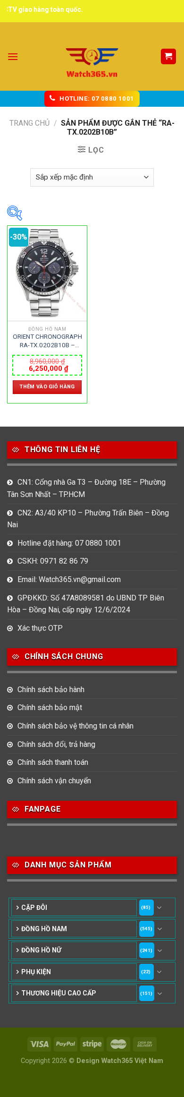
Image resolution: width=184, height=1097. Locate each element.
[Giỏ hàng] (168, 56)
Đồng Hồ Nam (44, 929)
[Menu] (12, 56)
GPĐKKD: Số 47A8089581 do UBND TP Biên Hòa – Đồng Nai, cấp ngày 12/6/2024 (85, 604)
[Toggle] (159, 907)
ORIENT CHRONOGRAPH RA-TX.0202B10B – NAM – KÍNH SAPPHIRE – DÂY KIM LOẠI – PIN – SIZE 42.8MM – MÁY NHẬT (47, 341)
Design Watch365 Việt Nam (119, 1061)
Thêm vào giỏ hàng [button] (47, 387)
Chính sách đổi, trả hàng (56, 744)
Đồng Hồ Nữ (41, 950)
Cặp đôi (34, 907)
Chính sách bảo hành (50, 689)
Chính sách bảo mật (49, 707)
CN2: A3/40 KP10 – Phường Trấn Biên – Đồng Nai (88, 519)
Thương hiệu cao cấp (58, 993)
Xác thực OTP (40, 628)
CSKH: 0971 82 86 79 (52, 561)
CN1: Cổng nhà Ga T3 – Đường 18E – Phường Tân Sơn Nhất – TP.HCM (86, 488)
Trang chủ (29, 123)
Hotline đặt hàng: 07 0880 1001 (69, 543)
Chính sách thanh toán (52, 762)
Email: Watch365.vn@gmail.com (69, 579)
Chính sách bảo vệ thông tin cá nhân (75, 725)
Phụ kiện (36, 972)
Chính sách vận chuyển (54, 780)
